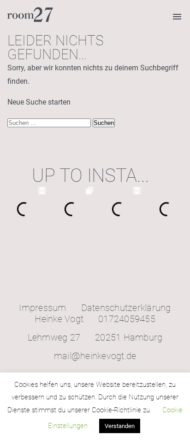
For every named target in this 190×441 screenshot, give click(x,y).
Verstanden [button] (120, 425)
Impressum (42, 307)
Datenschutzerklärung (126, 307)
